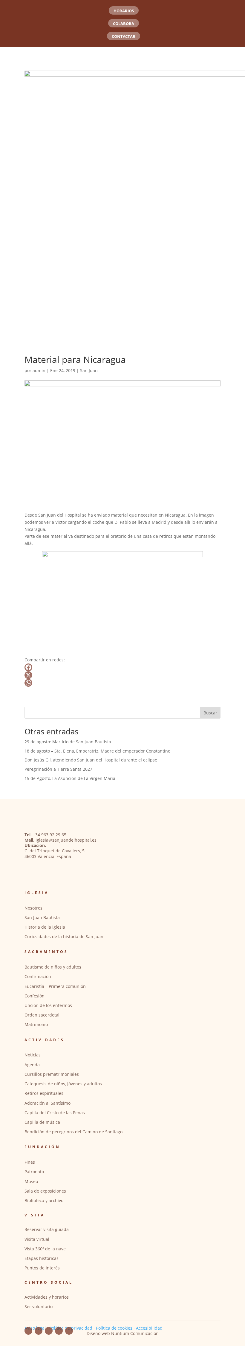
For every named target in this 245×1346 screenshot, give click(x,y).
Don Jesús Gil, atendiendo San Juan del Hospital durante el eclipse (90, 760)
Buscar (210, 713)
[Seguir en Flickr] (49, 1331)
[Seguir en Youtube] (38, 1331)
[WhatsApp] (122, 683)
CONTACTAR (123, 36)
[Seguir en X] (69, 1331)
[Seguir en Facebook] (28, 1331)
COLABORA (123, 23)
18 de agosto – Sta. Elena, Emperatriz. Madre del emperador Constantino (97, 751)
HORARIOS (124, 10)
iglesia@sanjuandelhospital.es (66, 840)
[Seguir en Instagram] (59, 1331)
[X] (122, 675)
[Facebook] (122, 667)
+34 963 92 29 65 (49, 834)
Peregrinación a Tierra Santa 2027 (58, 769)
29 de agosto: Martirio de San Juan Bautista (67, 742)
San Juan (89, 370)
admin (39, 370)
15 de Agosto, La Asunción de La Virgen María (69, 778)
